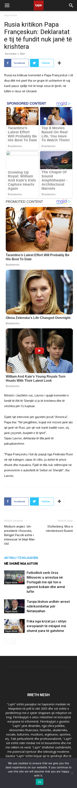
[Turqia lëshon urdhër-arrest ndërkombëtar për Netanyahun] (14, 606)
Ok (39, 781)
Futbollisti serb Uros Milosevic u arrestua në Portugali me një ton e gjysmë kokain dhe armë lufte (46, 582)
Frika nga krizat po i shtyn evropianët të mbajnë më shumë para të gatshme (46, 626)
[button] (71, 5)
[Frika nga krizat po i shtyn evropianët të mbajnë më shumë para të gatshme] (14, 626)
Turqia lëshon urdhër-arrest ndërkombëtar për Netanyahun (48, 606)
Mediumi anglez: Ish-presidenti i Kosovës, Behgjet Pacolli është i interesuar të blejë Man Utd (19, 535)
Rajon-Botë (10, 15)
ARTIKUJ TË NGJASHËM (21, 558)
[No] (72, 773)
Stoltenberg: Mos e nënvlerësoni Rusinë (59, 529)
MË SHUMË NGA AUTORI (21, 563)
